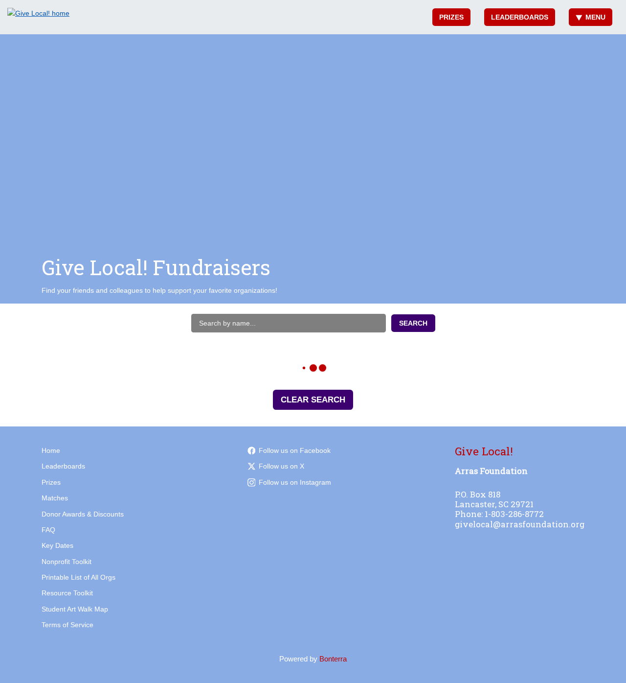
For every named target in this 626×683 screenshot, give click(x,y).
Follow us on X (281, 466)
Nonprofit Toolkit (66, 561)
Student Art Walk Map (75, 609)
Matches (55, 498)
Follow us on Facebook (295, 450)
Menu (595, 17)
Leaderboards (519, 17)
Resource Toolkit (67, 593)
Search (413, 323)
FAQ (48, 530)
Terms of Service (67, 625)
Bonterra (333, 659)
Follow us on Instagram (295, 482)
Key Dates (57, 545)
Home (51, 450)
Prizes (451, 17)
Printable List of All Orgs (78, 577)
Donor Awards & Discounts (83, 514)
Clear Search (313, 399)
